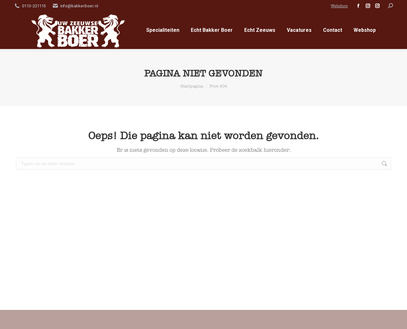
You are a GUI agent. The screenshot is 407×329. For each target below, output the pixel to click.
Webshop (339, 6)
